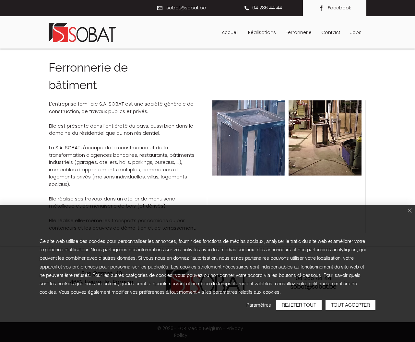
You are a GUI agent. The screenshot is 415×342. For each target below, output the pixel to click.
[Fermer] (410, 211)
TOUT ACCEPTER (350, 305)
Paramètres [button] (258, 305)
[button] (248, 138)
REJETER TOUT (299, 305)
